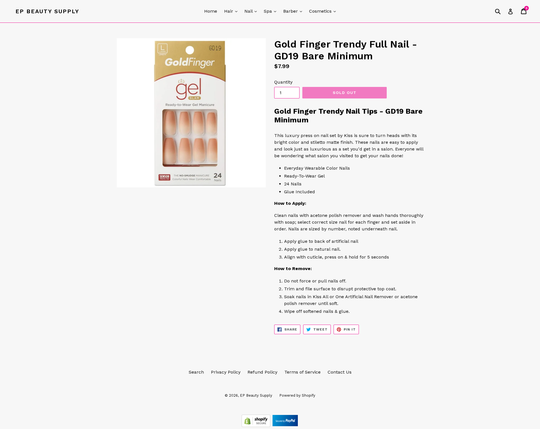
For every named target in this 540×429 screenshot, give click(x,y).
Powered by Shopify (297, 395)
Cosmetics (324, 11)
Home (210, 11)
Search (196, 372)
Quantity (283, 82)
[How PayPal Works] (285, 425)
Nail (252, 11)
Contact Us (340, 372)
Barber (294, 11)
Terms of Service (302, 372)
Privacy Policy (225, 372)
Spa (271, 11)
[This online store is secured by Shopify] (257, 425)
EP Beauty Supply (47, 11)
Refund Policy (262, 372)
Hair (232, 11)
